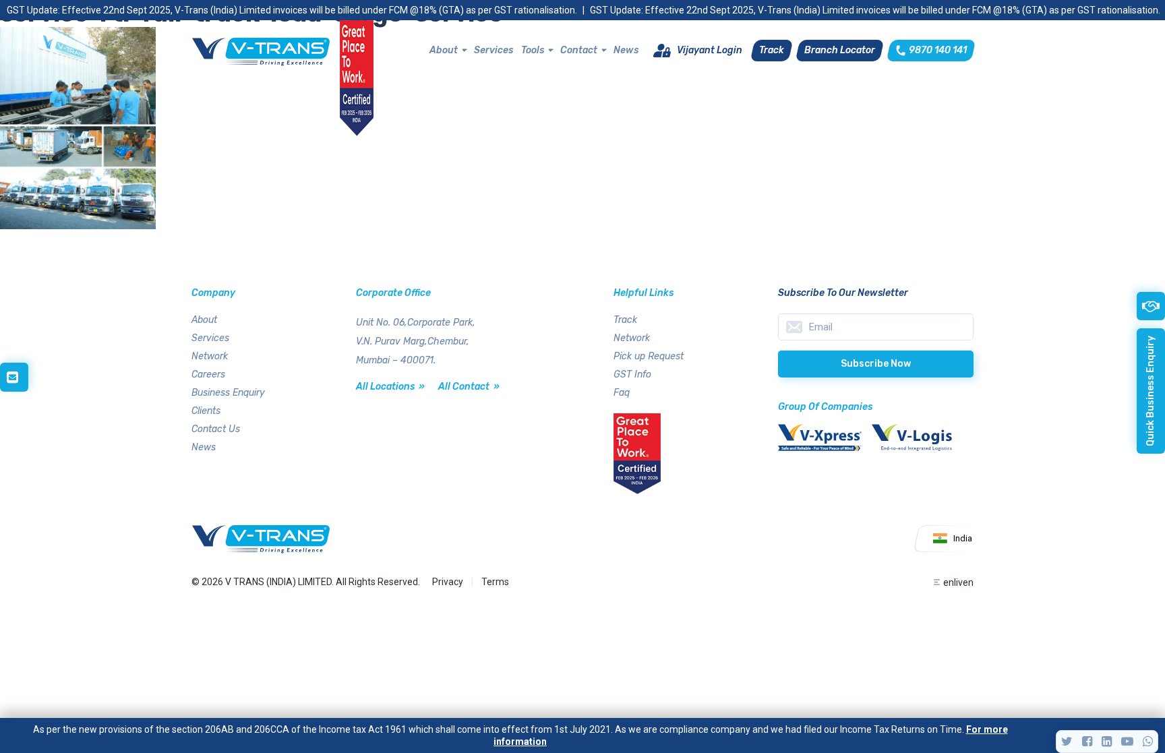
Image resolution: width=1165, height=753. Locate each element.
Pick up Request (649, 356)
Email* (876, 326)
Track (625, 320)
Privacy (447, 581)
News (626, 50)
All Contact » (469, 386)
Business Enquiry (228, 392)
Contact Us (215, 429)
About (443, 50)
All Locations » (390, 386)
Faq (622, 392)
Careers (208, 374)
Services (493, 50)
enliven (958, 582)
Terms (495, 581)
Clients (205, 411)
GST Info (632, 374)
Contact (578, 50)
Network (209, 356)
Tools (532, 50)
